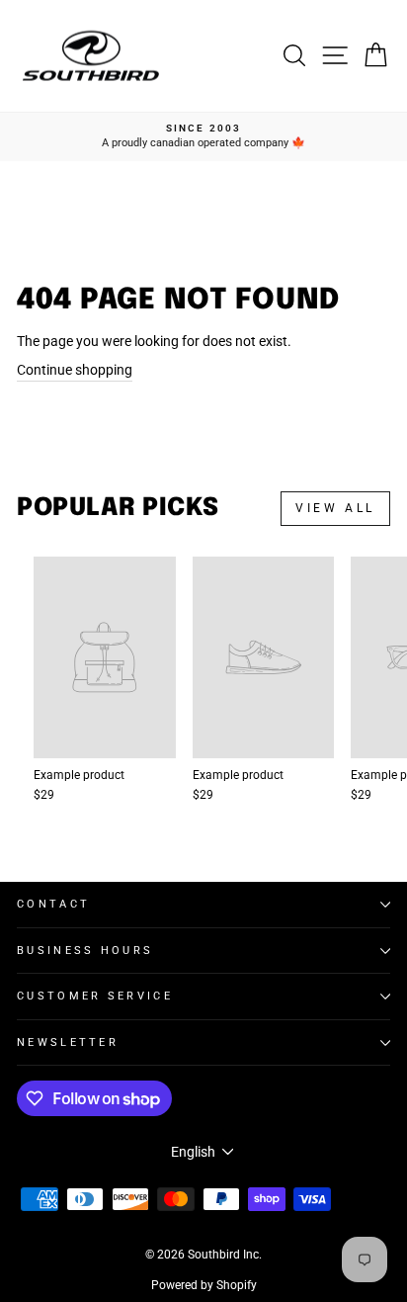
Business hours (85, 950)
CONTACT (53, 904)
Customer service (95, 996)
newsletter (68, 1042)
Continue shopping (74, 370)
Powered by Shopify (204, 1285)
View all (335, 508)
